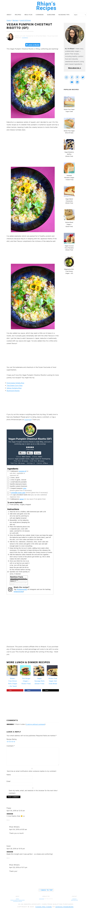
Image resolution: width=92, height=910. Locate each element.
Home (9, 20)
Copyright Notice (17, 901)
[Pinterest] (77, 77)
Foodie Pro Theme (43, 907)
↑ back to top (46, 890)
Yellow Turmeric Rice (14, 388)
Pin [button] (30, 453)
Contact (74, 898)
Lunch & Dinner (25, 20)
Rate (38, 453)
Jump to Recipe (34, 45)
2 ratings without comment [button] (35, 724)
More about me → (74, 68)
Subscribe (41, 898)
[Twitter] (83, 77)
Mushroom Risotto (13, 390)
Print (23, 453)
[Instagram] (66, 77)
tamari (22, 499)
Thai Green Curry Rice (14, 385)
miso (24, 488)
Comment (11, 746)
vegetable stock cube (18, 492)
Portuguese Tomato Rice (15, 383)
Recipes (15, 20)
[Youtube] (72, 82)
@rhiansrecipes (22, 589)
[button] (27, 447)
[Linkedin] (77, 82)
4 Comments (25, 37)
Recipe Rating (12, 739)
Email (8, 781)
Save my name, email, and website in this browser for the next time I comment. (33, 792)
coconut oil (22, 471)
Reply (8, 819)
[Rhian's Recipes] (46, 10)
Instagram (27, 419)
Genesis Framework (64, 907)
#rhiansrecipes (19, 591)
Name (9, 775)
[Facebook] (72, 77)
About (17, 898)
